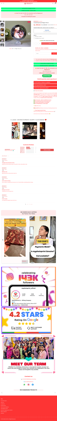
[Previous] (7, 34)
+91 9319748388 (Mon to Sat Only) (29, 379)
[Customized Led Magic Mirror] (2, 25)
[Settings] (53, 4)
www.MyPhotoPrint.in (29, 381)
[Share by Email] (20, 48)
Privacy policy (3, 405)
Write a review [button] (47, 150)
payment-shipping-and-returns (6, 410)
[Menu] (2, 3)
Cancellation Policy (4, 408)
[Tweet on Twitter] (13, 48)
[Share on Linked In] (16, 48)
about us (2, 402)
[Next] (29, 34)
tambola (2, 413)
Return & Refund (4, 411)
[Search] (4, 3)
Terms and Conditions (5, 407)
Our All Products (4, 400)
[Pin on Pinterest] (15, 48)
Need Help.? (48, 75)
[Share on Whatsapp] (19, 48)
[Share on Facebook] (12, 48)
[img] (4, 158)
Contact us (3, 403)
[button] (55, 4)
